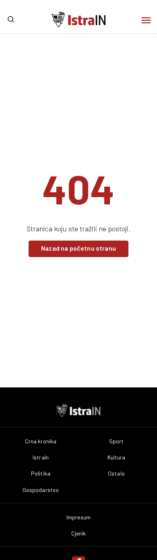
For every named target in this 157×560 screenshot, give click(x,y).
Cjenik (78, 533)
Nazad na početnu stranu (78, 248)
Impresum (78, 517)
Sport (116, 441)
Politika (40, 473)
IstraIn (41, 457)
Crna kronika (41, 441)
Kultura (116, 457)
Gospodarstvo (41, 490)
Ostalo (116, 473)
